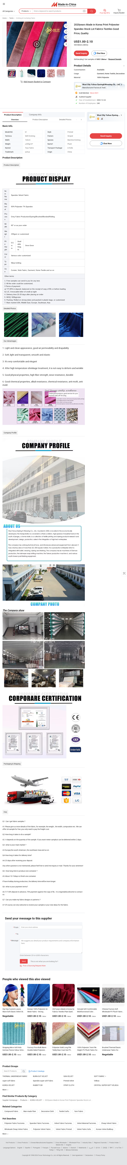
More (4, 1134)
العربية (91, 1148)
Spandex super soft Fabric (43, 1080)
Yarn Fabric (78, 1111)
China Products (22, 1142)
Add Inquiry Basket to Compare (37, 81)
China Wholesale (61, 1142)
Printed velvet (69, 1080)
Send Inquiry (81, 53)
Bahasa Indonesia (72, 1150)
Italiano (65, 1148)
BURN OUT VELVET (40, 1076)
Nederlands (82, 1148)
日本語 (105, 1148)
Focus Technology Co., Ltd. (47, 1155)
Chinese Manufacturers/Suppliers (41, 1142)
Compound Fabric (11, 1111)
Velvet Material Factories (86, 1123)
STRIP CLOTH (69, 1085)
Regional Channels (100, 1142)
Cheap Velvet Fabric (108, 1123)
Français (45, 1148)
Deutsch (73, 1148)
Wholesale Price (74, 1142)
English (19, 1148)
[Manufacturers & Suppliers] (63, 4)
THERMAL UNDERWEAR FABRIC (14, 1076)
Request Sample (114, 59)
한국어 (98, 1148)
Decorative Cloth (47, 1111)
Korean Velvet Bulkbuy (104, 1129)
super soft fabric (8, 1080)
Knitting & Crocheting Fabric (25, 18)
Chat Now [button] (100, 53)
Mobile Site (59, 1145)
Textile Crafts (64, 1111)
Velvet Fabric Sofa (84, 1129)
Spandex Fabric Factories (39, 1123)
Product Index (114, 1142)
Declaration (89, 1155)
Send (24, 961)
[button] (77, 119)
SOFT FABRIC (99, 1076)
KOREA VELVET (8, 1085)
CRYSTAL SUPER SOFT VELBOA (106, 1085)
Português (36, 1148)
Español (27, 1148)
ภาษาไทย (118, 1148)
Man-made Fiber (29, 1111)
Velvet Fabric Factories (63, 1123)
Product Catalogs (37, 1071)
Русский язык (55, 1148)
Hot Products (10, 1142)
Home (4, 18)
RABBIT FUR (38, 1085)
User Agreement (77, 1155)
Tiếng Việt (59, 1150)
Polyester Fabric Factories (14, 1123)
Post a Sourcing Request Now (33, 965)
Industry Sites (87, 1142)
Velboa (96, 1080)
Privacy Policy (100, 1155)
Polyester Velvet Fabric (42, 1129)
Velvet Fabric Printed (64, 1129)
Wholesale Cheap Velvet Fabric (16, 1129)
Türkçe (51, 1150)
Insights (68, 1145)
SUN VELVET (68, 1076)
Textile (11, 18)
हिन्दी (111, 1148)
